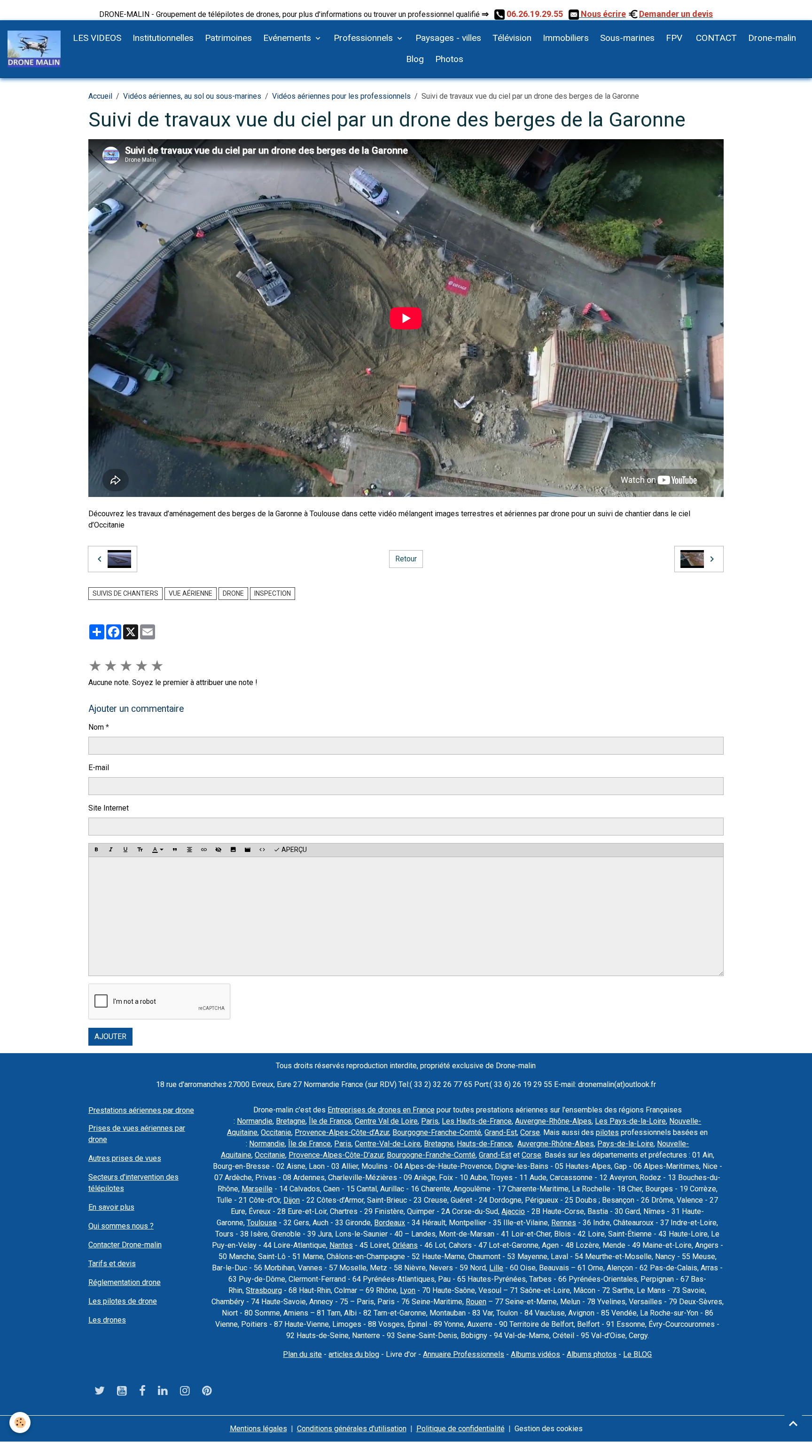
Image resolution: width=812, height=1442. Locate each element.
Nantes (341, 1245)
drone (233, 593)
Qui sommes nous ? (121, 1225)
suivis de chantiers (125, 593)
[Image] (233, 850)
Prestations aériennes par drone (141, 1110)
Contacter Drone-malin (125, 1244)
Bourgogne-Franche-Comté (436, 1132)
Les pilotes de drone (122, 1301)
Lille (496, 1267)
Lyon (407, 1290)
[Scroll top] (793, 1423)
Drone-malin (772, 37)
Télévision (511, 37)
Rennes (563, 1222)
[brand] (34, 49)
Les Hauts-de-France (477, 1121)
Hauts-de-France (484, 1143)
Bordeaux (389, 1222)
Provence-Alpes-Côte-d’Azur (342, 1132)
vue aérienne (190, 593)
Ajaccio (513, 1211)
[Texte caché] (218, 850)
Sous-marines (627, 37)
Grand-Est (500, 1132)
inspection (272, 593)
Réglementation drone (124, 1282)
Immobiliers (566, 37)
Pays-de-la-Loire (625, 1143)
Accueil (100, 96)
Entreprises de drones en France (381, 1109)
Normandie (255, 1121)
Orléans (405, 1245)
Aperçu (293, 849)
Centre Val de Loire (386, 1121)
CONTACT (715, 37)
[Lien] (203, 850)
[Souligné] (125, 850)
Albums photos (592, 1354)
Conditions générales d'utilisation (351, 1428)
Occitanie (276, 1132)
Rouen (476, 1301)
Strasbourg (264, 1290)
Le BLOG (637, 1354)
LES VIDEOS (97, 37)
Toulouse (262, 1222)
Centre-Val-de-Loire (388, 1143)
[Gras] (96, 850)
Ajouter (110, 1036)
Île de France (330, 1121)
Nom (96, 727)
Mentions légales (258, 1428)
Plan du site (302, 1354)
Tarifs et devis (112, 1263)
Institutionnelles (163, 37)
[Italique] (110, 850)
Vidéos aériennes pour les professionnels (341, 96)
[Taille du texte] (140, 850)
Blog (415, 59)
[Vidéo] (247, 850)
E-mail (98, 767)
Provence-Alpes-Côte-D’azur (336, 1154)
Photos (449, 59)
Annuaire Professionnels (463, 1354)
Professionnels (364, 37)
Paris (429, 1121)
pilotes (607, 1132)
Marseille (257, 1188)
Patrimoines (228, 37)
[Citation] (174, 850)
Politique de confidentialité (460, 1428)
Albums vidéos (535, 1354)
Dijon (291, 1200)
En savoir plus (111, 1207)
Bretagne (290, 1121)
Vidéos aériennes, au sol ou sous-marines (192, 96)
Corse (530, 1132)
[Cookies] (20, 1422)
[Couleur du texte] (158, 850)
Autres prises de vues (124, 1158)
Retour (406, 558)
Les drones (107, 1320)
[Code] (262, 850)
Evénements (288, 37)
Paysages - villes (448, 37)
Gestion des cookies (549, 1428)
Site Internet (108, 808)
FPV (674, 37)
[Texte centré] (189, 850)
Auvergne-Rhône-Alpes (553, 1121)
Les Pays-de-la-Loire (630, 1121)
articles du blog (353, 1354)
